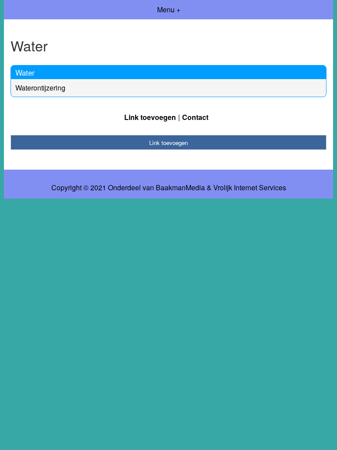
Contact (195, 117)
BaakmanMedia (180, 187)
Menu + (168, 9)
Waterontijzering (40, 88)
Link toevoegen (150, 117)
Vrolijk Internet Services (249, 187)
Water (25, 72)
